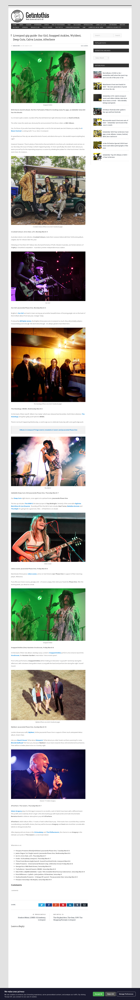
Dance (46, 25)
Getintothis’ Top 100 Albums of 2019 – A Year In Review (115, 156)
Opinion (25, 27)
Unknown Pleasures (73, 27)
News (21, 25)
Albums (28, 25)
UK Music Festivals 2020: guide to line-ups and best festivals (114, 111)
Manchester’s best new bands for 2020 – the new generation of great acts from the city (115, 86)
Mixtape (122, 25)
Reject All (110, 994)
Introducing (88, 25)
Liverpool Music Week (95, 27)
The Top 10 (59, 27)
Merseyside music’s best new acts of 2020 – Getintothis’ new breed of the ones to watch (115, 122)
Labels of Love (101, 25)
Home (14, 25)
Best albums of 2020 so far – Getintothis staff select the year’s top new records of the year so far (115, 75)
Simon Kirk (16, 46)
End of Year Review (58, 25)
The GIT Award (47, 27)
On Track (16, 27)
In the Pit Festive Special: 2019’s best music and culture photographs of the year (115, 145)
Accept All (98, 994)
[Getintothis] (31, 16)
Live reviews (113, 25)
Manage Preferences (126, 994)
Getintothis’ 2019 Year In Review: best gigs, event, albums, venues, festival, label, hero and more (115, 134)
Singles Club (35, 27)
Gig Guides (77, 25)
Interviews (37, 25)
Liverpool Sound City (113, 27)
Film (69, 25)
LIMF (84, 27)
